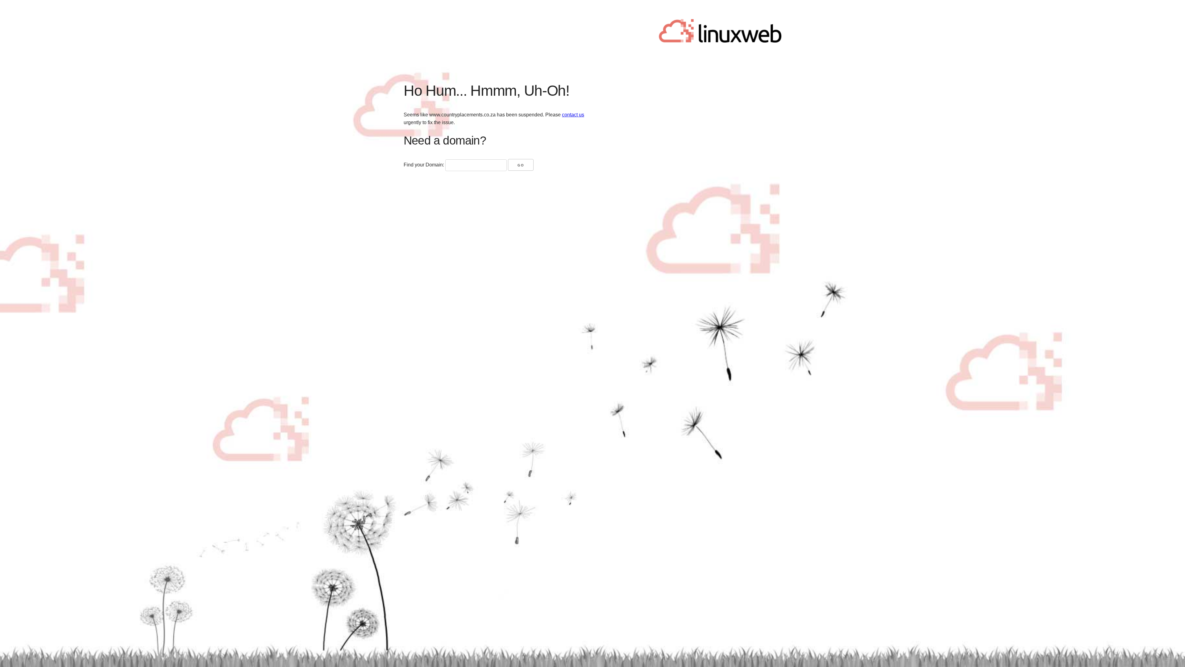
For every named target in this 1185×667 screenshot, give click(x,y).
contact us (573, 114)
